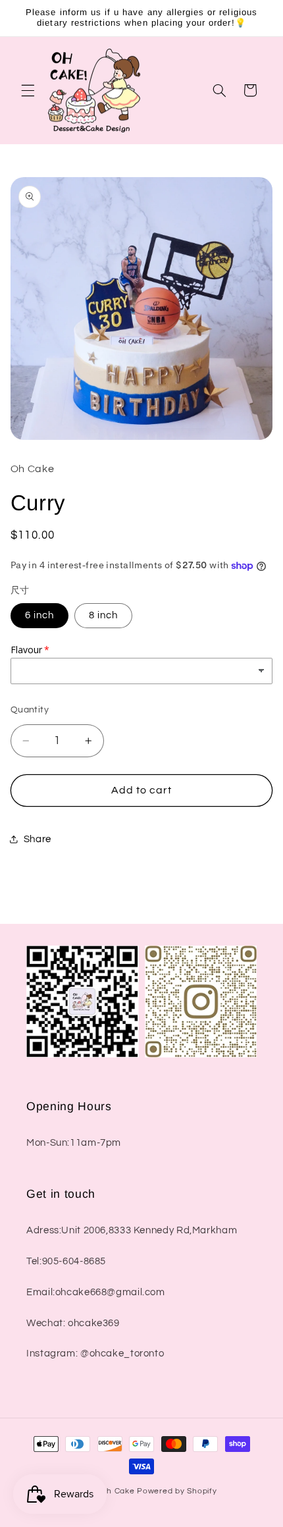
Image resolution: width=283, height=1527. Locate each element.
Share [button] (37, 839)
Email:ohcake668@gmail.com (95, 1292)
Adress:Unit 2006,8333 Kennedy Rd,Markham (131, 1230)
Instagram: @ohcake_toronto (95, 1353)
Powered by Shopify (177, 1491)
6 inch (39, 615)
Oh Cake (118, 1491)
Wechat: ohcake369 (73, 1323)
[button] (28, 90)
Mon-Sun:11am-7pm (73, 1143)
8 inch (103, 615)
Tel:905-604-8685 (66, 1261)
